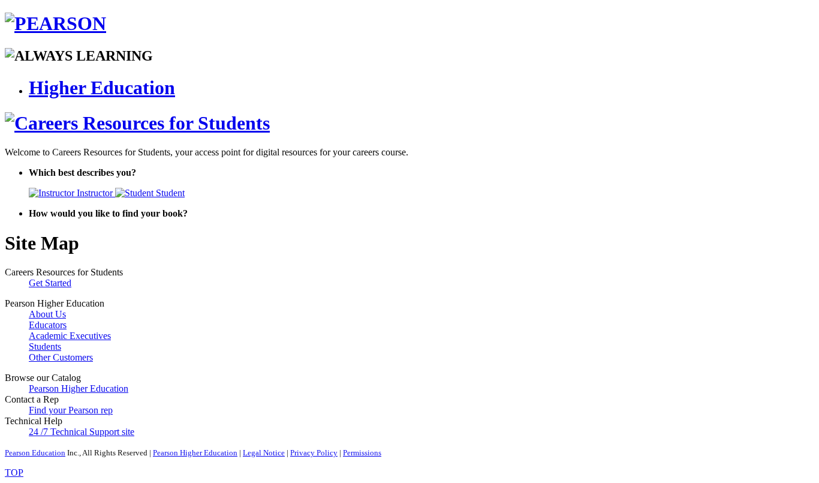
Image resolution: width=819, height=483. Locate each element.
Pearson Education (35, 452)
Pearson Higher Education (78, 388)
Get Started (50, 283)
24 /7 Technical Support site (81, 432)
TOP (14, 472)
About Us (47, 314)
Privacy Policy (314, 452)
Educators (48, 325)
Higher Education (102, 87)
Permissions (362, 452)
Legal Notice (264, 452)
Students (45, 346)
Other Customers (61, 357)
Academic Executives (70, 336)
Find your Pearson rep (71, 410)
